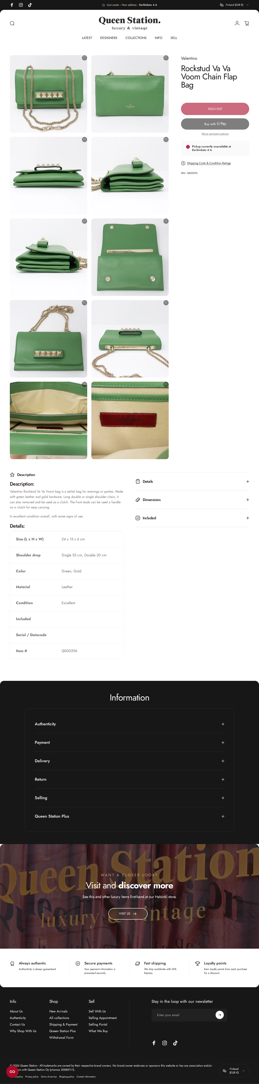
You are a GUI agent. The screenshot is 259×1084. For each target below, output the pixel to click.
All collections (59, 1018)
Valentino (189, 58)
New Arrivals (58, 1011)
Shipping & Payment (63, 1024)
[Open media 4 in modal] (130, 175)
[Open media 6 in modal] (130, 257)
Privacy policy (31, 1076)
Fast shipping (155, 963)
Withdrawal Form (61, 1038)
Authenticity (18, 1018)
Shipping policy (66, 1076)
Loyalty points (215, 963)
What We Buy (98, 1031)
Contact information (86, 1076)
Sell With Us (97, 1011)
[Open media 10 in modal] (130, 420)
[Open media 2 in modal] (130, 94)
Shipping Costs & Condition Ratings (209, 163)
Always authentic (32, 963)
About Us (16, 1011)
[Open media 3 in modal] (48, 175)
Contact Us (17, 1024)
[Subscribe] (220, 1015)
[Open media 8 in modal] (130, 339)
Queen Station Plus (62, 1031)
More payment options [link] (215, 134)
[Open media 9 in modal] (48, 420)
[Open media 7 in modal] (48, 339)
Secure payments (98, 963)
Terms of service (49, 1076)
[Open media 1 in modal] (48, 94)
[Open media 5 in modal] (48, 257)
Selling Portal (98, 1024)
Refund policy (16, 1076)
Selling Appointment (103, 1018)
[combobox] (234, 5)
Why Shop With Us (23, 1031)
